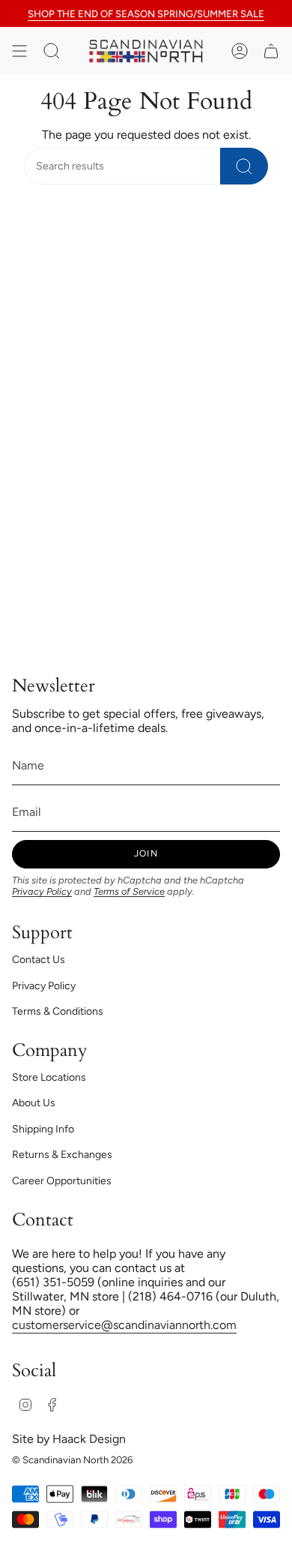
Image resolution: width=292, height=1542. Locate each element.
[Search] (244, 166)
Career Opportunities (62, 1180)
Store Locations (49, 1077)
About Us (33, 1102)
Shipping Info (43, 1129)
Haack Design (89, 1439)
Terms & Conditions (57, 1011)
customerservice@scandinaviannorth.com (124, 1325)
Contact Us (38, 959)
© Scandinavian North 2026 (72, 1460)
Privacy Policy (42, 891)
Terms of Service (129, 891)
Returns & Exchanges (62, 1154)
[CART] (271, 51)
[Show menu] (19, 51)
